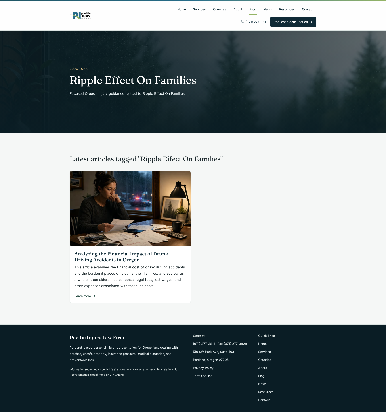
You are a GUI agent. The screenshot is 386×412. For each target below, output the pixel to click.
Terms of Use (202, 376)
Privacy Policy (203, 368)
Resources (287, 9)
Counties (219, 9)
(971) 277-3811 (256, 22)
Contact (308, 9)
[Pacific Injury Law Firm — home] (81, 16)
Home (181, 9)
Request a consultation (291, 22)
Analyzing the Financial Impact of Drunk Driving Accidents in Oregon (121, 257)
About (237, 9)
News (267, 9)
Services (199, 9)
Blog (253, 9)
